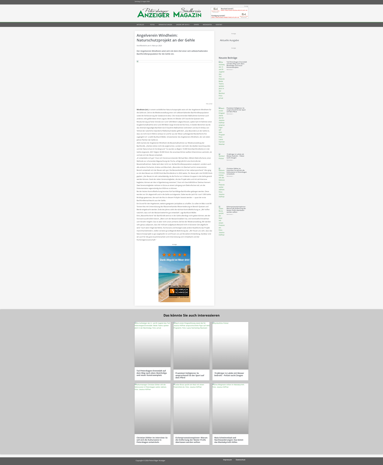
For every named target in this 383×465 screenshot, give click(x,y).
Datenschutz (240, 460)
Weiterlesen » (230, 69)
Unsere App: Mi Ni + (183, 25)
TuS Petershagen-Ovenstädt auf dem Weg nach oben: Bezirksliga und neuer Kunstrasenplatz (237, 64)
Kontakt (219, 25)
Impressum (227, 460)
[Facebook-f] (232, 2)
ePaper (196, 25)
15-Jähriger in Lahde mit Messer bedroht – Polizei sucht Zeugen (235, 156)
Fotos (152, 25)
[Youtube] (241, 2)
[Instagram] (237, 2)
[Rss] (246, 2)
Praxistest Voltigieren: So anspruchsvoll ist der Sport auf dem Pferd (236, 110)
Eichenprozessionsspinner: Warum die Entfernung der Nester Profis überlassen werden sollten (236, 209)
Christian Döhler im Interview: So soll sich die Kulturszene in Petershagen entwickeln (237, 171)
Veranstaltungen (165, 25)
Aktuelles (140, 25)
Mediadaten (207, 25)
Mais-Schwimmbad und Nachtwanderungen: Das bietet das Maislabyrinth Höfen (228, 440)
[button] (242, 24)
